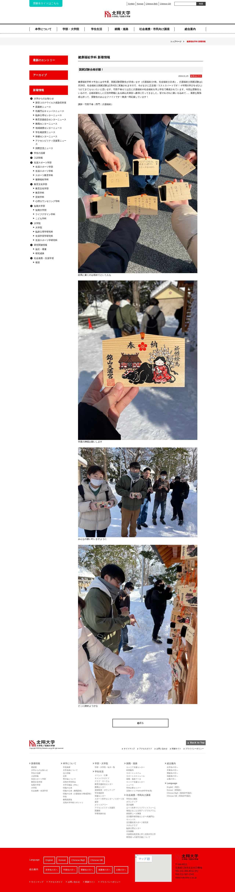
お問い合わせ (161, 749)
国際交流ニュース (44, 148)
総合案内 (190, 29)
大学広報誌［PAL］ (71, 785)
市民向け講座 (131, 799)
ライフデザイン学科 (45, 214)
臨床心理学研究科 (44, 231)
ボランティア (131, 802)
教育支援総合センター (104, 784)
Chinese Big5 (152, 4)
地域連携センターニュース (48, 128)
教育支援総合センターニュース (50, 119)
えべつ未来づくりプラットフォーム (141, 808)
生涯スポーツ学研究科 (46, 240)
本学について (43, 29)
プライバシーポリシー (194, 749)
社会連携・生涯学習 (44, 258)
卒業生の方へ (172, 770)
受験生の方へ (172, 773)
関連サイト (176, 749)
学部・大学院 (71, 29)
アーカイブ (40, 75)
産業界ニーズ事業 (133, 814)
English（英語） (173, 787)
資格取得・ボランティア (105, 790)
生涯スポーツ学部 (43, 162)
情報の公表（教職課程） (73, 791)
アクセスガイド (145, 749)
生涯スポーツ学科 (44, 171)
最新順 (34, 767)
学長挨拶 (66, 767)
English (131, 4)
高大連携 (130, 805)
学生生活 (96, 29)
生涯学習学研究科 (44, 236)
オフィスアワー (101, 805)
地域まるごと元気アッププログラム (141, 811)
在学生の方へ (172, 767)
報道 (37, 262)
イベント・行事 (101, 775)
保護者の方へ (172, 776)
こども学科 (40, 218)
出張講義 (130, 831)
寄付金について (69, 779)
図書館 (97, 811)
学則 (65, 797)
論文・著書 (40, 249)
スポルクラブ (131, 825)
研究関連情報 (40, 245)
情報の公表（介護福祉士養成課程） (77, 794)
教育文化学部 (40, 184)
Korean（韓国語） (174, 790)
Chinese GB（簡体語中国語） (179, 796)
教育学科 (39, 192)
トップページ (175, 41)
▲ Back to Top (196, 742)
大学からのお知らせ (44, 98)
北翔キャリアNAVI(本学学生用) (139, 791)
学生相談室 (99, 793)
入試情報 (38, 158)
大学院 (37, 223)
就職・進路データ (133, 779)
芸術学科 (39, 197)
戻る (141, 723)
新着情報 (38, 90)
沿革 (65, 776)
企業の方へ (171, 779)
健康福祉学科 (42, 179)
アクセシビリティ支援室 (105, 808)
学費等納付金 (100, 814)
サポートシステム (133, 773)
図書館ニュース (43, 107)
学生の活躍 (39, 153)
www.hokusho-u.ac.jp (186, 877)
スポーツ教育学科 (44, 175)
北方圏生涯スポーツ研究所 (137, 822)
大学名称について (70, 770)
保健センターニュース (46, 136)
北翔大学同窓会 (69, 782)
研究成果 (39, 253)
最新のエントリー (44, 60)
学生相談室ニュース (45, 132)
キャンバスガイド (102, 778)
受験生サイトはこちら (46, 3)
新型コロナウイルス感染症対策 (50, 102)
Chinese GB (165, 4)
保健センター (100, 796)
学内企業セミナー (133, 788)
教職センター (100, 787)
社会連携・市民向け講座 (154, 29)
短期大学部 (39, 206)
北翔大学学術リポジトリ (73, 803)
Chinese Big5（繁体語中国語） (180, 793)
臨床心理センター (133, 828)
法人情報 (66, 773)
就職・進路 (121, 29)
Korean (140, 4)
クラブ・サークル (102, 781)
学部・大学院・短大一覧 (105, 767)
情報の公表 (67, 788)
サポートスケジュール (135, 776)
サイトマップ (129, 749)
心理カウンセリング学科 (47, 201)
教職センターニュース (46, 123)
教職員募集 (67, 800)
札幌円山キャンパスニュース (49, 111)
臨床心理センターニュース (48, 115)
